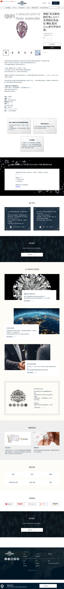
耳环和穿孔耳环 (13, 482)
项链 (50, 474)
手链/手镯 (32, 482)
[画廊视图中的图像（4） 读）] (25, 53)
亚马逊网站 (38, 556)
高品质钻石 (8, 7)
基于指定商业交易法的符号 (53, 563)
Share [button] (46, 52)
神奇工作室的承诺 (44, 7)
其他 (50, 482)
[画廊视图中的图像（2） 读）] (12, 53)
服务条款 (37, 563)
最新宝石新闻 (35, 7)
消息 (24, 560)
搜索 (24, 563)
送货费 (46, 35)
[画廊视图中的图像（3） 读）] (19, 53)
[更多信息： (18, 186)
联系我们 (56, 3)
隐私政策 (37, 565)
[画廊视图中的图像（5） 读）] (31, 53)
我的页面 (44, 3)
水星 (24, 553)
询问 (49, 560)
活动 (28, 7)
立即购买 (52, 47)
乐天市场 (37, 553)
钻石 (13, 474)
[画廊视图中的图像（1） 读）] (6, 53)
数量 (44, 37)
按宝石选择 (22, 8)
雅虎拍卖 (25, 556)
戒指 (32, 474)
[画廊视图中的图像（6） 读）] (38, 53)
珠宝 (14, 8)
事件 (37, 560)
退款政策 (25, 565)
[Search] (58, 8)
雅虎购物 (50, 553)
